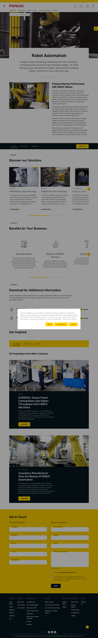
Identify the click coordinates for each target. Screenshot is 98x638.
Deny (49, 324)
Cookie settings (61, 324)
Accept (73, 324)
